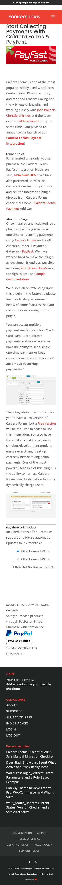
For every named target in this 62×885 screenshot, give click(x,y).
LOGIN (11, 729)
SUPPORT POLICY (29, 850)
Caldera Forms (28, 121)
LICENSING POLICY (17, 844)
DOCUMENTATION (21, 833)
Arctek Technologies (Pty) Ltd (21, 874)
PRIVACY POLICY (42, 844)
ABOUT (11, 705)
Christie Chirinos (18, 116)
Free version (47, 423)
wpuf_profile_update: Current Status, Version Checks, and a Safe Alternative (27, 807)
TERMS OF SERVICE (29, 838)
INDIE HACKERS (17, 723)
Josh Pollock (46, 110)
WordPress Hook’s (33, 268)
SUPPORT (42, 833)
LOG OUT (13, 735)
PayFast (27, 251)
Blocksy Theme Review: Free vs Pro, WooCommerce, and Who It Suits (30, 792)
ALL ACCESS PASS (19, 717)
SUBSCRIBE (14, 711)
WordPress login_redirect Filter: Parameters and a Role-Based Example (29, 777)
